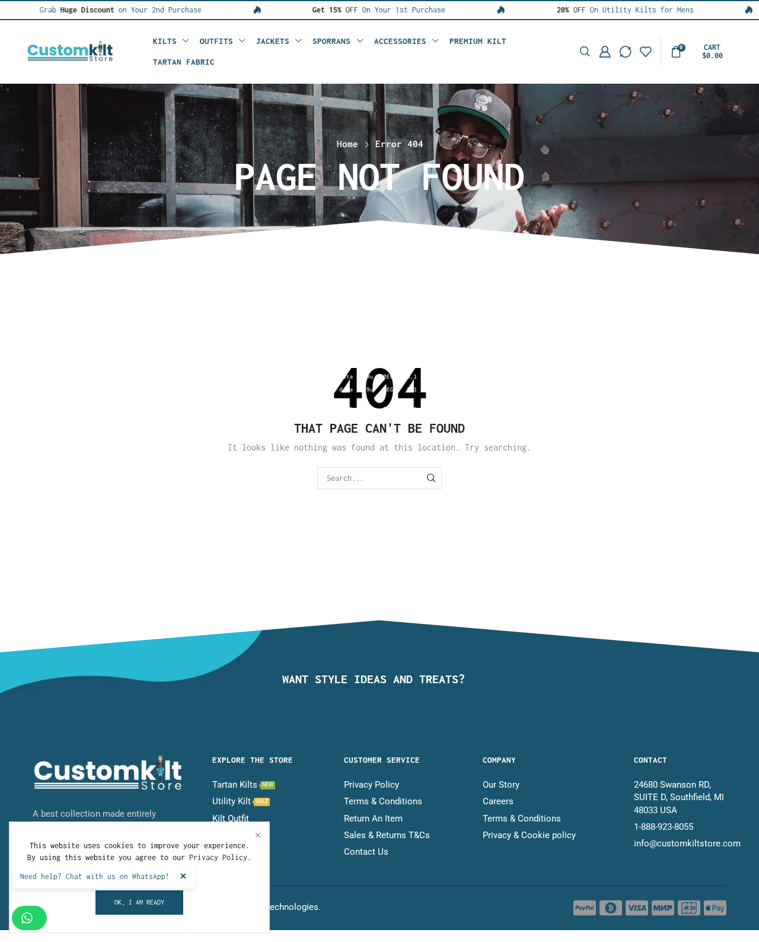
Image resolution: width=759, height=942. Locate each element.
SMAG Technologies (278, 907)
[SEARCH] (431, 478)
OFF (313, 9)
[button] (585, 52)
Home (347, 143)
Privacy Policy (218, 857)
